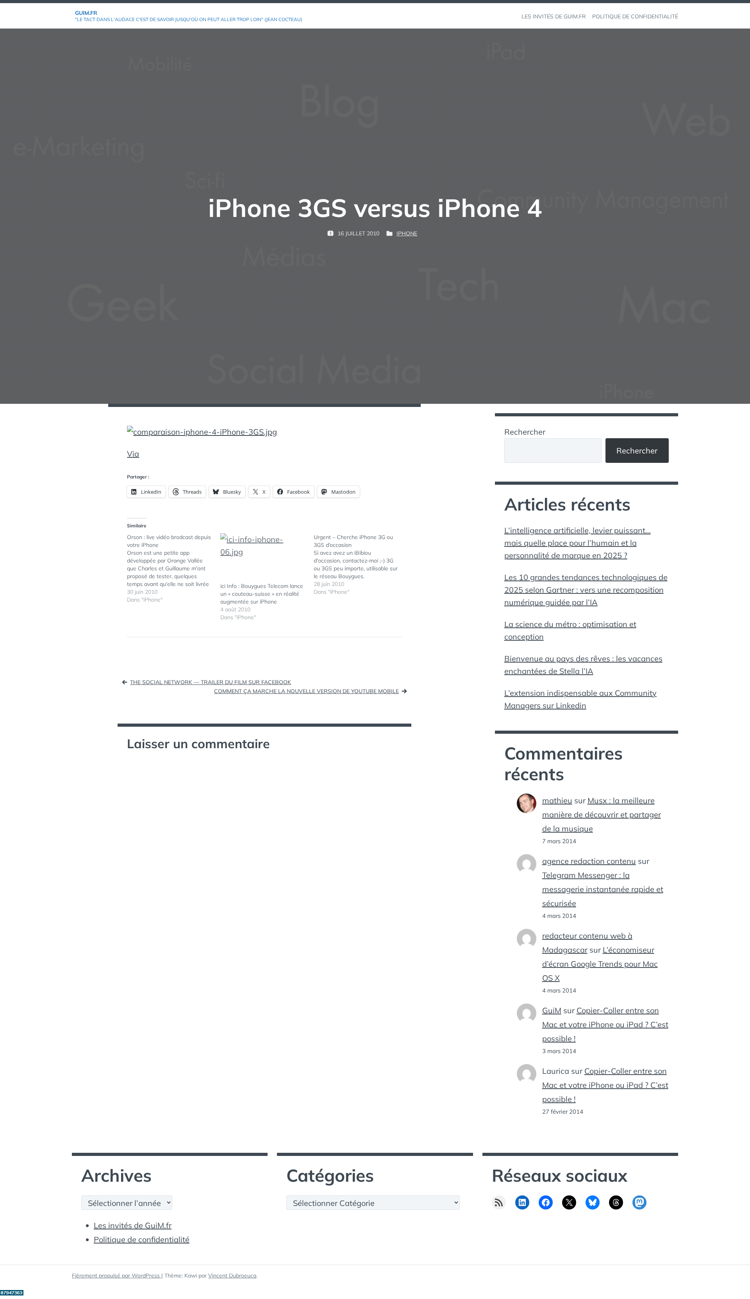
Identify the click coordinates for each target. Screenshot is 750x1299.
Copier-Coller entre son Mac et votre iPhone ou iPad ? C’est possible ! (605, 1024)
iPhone (406, 233)
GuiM (551, 1010)
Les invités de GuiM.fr (132, 1225)
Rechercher (524, 432)
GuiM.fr (86, 12)
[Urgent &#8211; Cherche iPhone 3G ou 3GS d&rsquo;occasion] (360, 564)
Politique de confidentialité (141, 1239)
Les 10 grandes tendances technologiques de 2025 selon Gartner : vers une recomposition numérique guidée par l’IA (586, 589)
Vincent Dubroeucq (232, 1275)
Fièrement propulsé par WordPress (116, 1275)
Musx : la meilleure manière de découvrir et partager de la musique (601, 814)
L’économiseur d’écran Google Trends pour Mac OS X (600, 964)
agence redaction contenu (589, 861)
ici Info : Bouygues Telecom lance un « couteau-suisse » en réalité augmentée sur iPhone (261, 593)
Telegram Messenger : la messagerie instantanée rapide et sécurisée (602, 889)
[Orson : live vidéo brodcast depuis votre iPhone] (173, 568)
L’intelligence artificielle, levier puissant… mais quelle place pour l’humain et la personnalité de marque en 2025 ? (577, 542)
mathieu (557, 800)
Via (133, 454)
